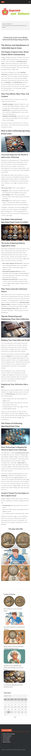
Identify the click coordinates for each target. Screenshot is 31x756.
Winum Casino (6, 741)
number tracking (7, 735)
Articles (9, 23)
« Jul (14, 717)
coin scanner (6, 739)
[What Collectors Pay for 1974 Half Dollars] (15, 540)
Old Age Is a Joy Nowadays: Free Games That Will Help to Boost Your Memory (13, 667)
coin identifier (6, 737)
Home (3, 23)
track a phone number (9, 733)
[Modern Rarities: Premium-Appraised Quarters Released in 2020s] (15, 573)
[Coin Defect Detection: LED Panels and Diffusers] (15, 557)
